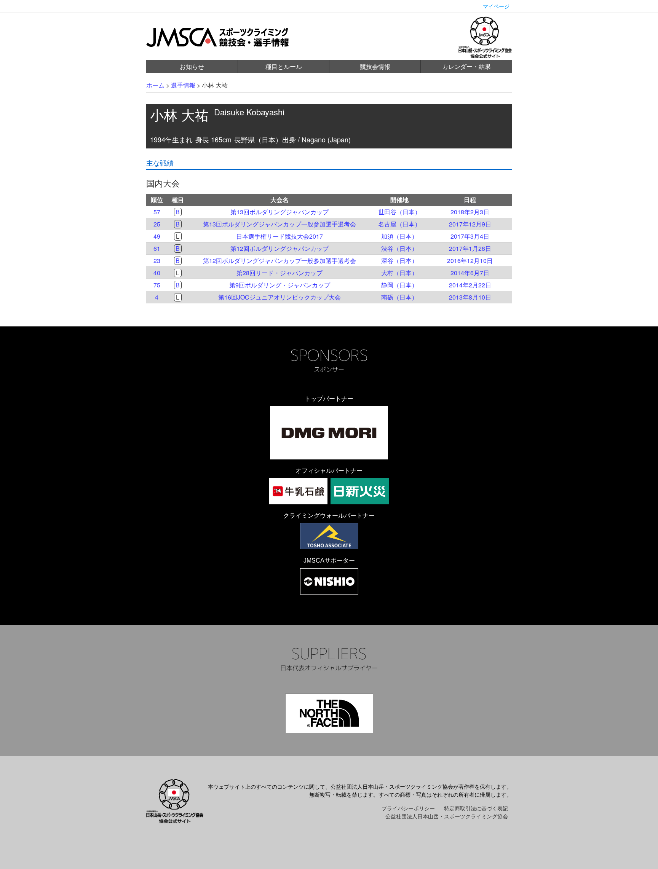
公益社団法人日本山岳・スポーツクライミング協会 (446, 816)
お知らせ (192, 66)
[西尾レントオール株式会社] (329, 581)
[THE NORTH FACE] (329, 713)
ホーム (155, 85)
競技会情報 (375, 66)
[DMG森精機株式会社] (329, 432)
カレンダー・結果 (466, 66)
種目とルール (283, 66)
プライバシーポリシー (408, 808)
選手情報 (183, 85)
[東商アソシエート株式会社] (329, 536)
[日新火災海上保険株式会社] (360, 491)
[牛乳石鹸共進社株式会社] (298, 491)
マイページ (496, 6)
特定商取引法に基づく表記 (476, 808)
